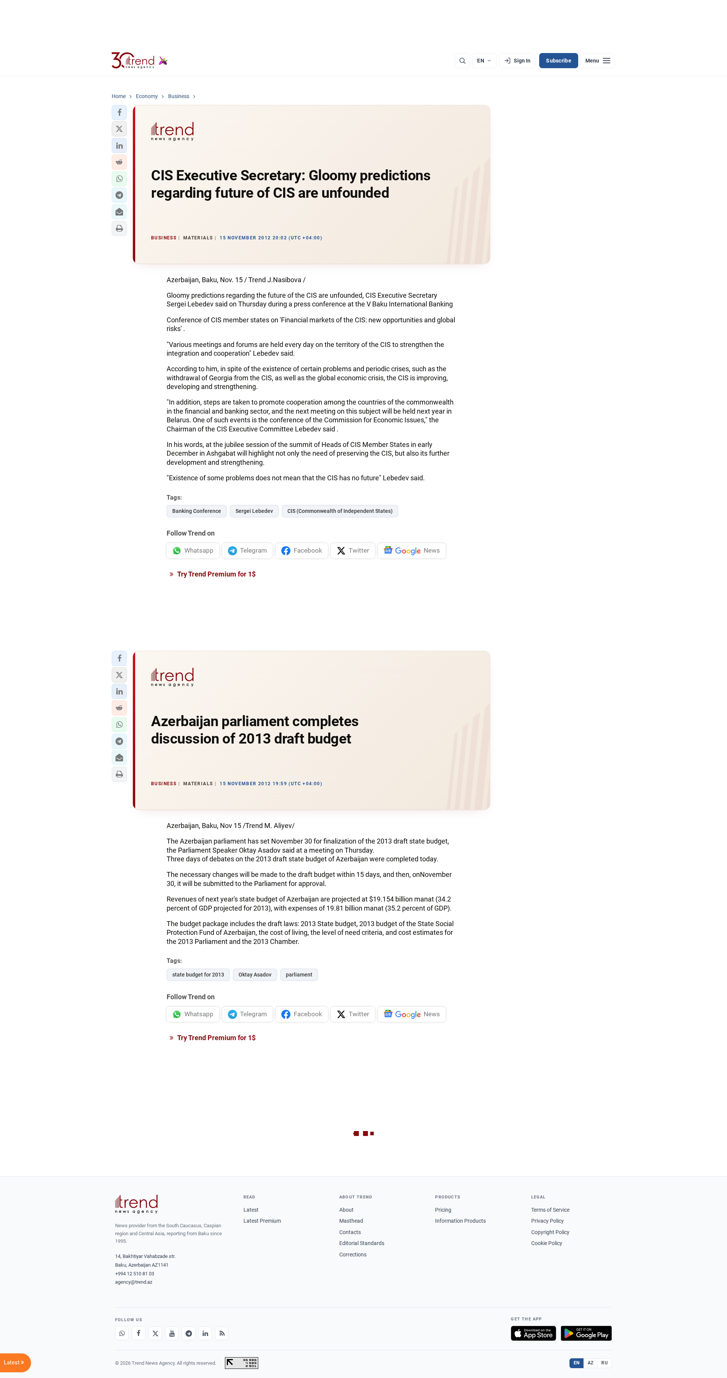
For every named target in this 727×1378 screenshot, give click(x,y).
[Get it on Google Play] (586, 1333)
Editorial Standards (361, 1243)
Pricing (443, 1210)
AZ (591, 1363)
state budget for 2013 (198, 975)
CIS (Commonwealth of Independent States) (340, 511)
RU (604, 1363)
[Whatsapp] (122, 1333)
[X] (155, 1333)
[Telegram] (188, 1333)
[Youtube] (172, 1333)
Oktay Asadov (255, 975)
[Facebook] (138, 1333)
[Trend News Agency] (136, 1204)
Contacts (350, 1232)
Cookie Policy (546, 1243)
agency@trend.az (133, 1282)
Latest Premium (262, 1221)
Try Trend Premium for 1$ (216, 574)
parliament (299, 975)
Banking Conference (196, 511)
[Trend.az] (140, 60)
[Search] (462, 60)
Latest (251, 1210)
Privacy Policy (547, 1221)
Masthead (351, 1221)
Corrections (353, 1254)
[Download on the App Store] (533, 1333)
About (346, 1210)
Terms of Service (550, 1210)
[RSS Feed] (222, 1333)
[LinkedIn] (205, 1333)
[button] (119, 112)
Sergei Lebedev (254, 511)
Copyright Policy (550, 1232)
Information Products (460, 1221)
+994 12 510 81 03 (134, 1273)
